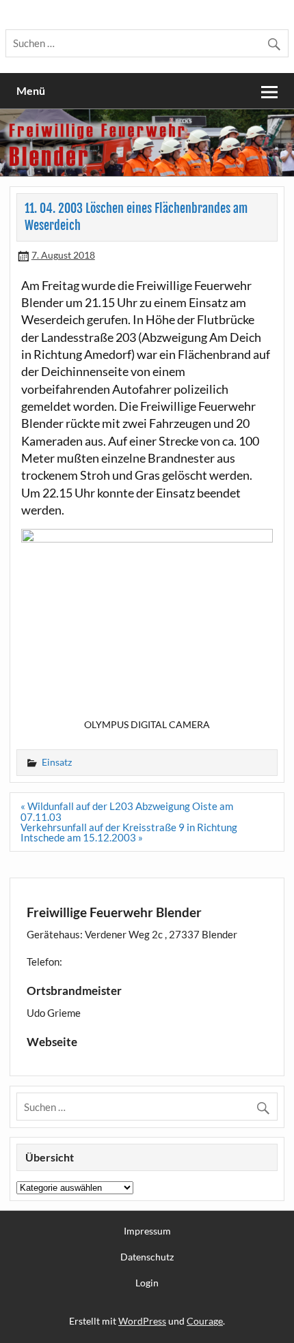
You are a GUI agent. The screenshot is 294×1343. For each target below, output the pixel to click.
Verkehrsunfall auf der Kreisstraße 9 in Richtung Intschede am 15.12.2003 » (129, 832)
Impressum (147, 1231)
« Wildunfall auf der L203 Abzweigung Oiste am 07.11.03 (127, 811)
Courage (205, 1321)
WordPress (142, 1321)
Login (147, 1283)
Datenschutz (147, 1257)
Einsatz (57, 762)
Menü (30, 90)
